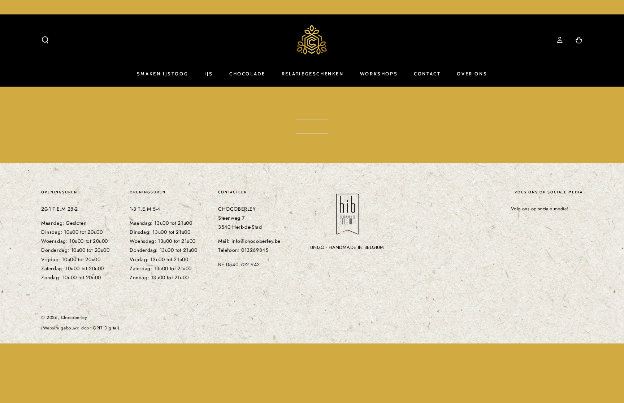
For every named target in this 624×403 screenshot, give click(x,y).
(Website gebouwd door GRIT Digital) (80, 328)
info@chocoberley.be (256, 241)
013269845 (254, 250)
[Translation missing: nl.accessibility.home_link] (312, 40)
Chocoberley (74, 317)
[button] (45, 40)
